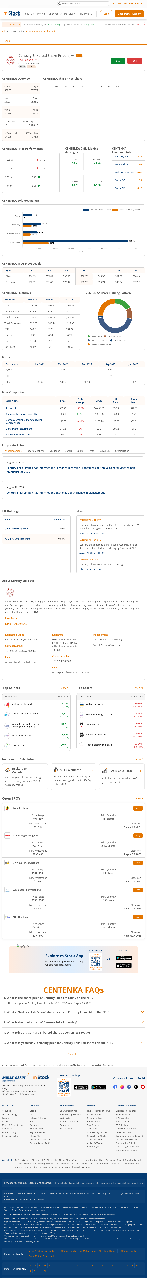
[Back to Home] (3, 31)
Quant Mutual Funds (39, 1256)
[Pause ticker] (24, 24)
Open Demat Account (129, 13)
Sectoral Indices (94, 1118)
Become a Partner (133, 3)
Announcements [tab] (14, 450)
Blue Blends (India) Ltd (18, 434)
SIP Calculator (122, 1118)
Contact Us (7, 1128)
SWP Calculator (123, 1121)
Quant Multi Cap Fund (17, 528)
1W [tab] (56, 86)
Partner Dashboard (69, 1121)
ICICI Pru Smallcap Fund (18, 538)
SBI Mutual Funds (107, 1251)
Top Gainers (93, 1125)
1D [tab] (47, 86)
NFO (120, 1163)
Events (68, 1167)
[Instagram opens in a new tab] (122, 1087)
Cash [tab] (7, 40)
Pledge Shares (37, 1136)
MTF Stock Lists (49, 1160)
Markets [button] (68, 13)
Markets (91, 1105)
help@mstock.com (26, 1094)
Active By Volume (95, 1143)
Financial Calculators (126, 1105)
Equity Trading (17, 31)
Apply (138, 808)
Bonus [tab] (68, 450)
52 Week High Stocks (97, 1132)
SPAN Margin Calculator (127, 1146)
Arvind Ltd (11, 408)
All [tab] (117, 86)
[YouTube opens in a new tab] (143, 1087)
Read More (11, 618)
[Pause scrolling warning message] (55, 1183)
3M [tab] (74, 86)
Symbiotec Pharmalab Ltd (27, 889)
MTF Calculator (123, 1114)
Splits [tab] (80, 450)
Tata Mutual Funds (87, 1251)
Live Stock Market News (98, 1110)
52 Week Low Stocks (96, 1136)
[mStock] (41, 1077)
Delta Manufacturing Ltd (19, 428)
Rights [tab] (91, 450)
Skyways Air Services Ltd (26, 862)
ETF (31, 1121)
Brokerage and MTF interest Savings (32, 1167)
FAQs (17, 1160)
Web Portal (65, 1118)
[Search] (59, 3)
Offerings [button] (53, 13)
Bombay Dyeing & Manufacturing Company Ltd (24, 421)
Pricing (41, 13)
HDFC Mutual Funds (66, 1251)
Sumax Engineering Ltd (25, 835)
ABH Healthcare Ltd (23, 917)
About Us (29, 13)
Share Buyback (94, 1146)
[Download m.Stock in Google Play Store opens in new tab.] (124, 959)
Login (106, 13)
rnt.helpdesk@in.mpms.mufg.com (70, 672)
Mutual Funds (36, 1128)
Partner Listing (9, 1132)
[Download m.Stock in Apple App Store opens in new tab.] (124, 967)
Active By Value (94, 1139)
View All (65, 687)
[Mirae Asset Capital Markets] (15, 1077)
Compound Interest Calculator (130, 1136)
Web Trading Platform (70, 1114)
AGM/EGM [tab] (104, 450)
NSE (78, 55)
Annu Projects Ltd (22, 808)
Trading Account (46, 1163)
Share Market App (69, 1110)
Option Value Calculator (127, 1143)
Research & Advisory (40, 1139)
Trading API (65, 1125)
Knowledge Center (82, 1167)
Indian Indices (94, 1114)
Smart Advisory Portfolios (42, 1143)
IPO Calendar (62, 1163)
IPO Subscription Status (82, 1163)
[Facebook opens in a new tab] (115, 1087)
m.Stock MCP (66, 1128)
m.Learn (116, 3)
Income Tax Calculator (126, 1139)
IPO (31, 1114)
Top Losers (92, 1128)
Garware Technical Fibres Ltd (22, 414)
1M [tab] (65, 86)
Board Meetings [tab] (36, 450)
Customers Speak (114, 1160)
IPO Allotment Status (106, 1163)
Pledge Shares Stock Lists (71, 1160)
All (52, 1256)
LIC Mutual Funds (127, 1251)
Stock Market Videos (134, 1160)
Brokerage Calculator (126, 1110)
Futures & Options (39, 1118)
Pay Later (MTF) (37, 1132)
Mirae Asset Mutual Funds (41, 1251)
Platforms (84, 13)
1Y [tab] (92, 86)
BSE (72, 55)
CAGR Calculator (123, 1132)
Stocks (33, 1110)
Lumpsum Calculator (126, 1128)
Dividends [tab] (54, 450)
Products (34, 1105)
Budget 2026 (57, 1167)
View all (72, 1054)
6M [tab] (83, 86)
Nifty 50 (12, 24)
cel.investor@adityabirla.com (20, 662)
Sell (135, 60)
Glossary (26, 1160)
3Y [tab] (100, 86)
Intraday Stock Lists (94, 1160)
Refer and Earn (131, 1163)
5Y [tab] (109, 86)
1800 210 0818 (9, 1094)
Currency (34, 1125)
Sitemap (36, 1160)
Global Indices (94, 1121)
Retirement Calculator (126, 1150)
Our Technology (9, 1114)
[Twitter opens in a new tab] (136, 1087)
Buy (118, 60)
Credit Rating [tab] (122, 450)
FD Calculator (122, 1125)
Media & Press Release (13, 1125)
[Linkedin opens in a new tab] (129, 1087)
